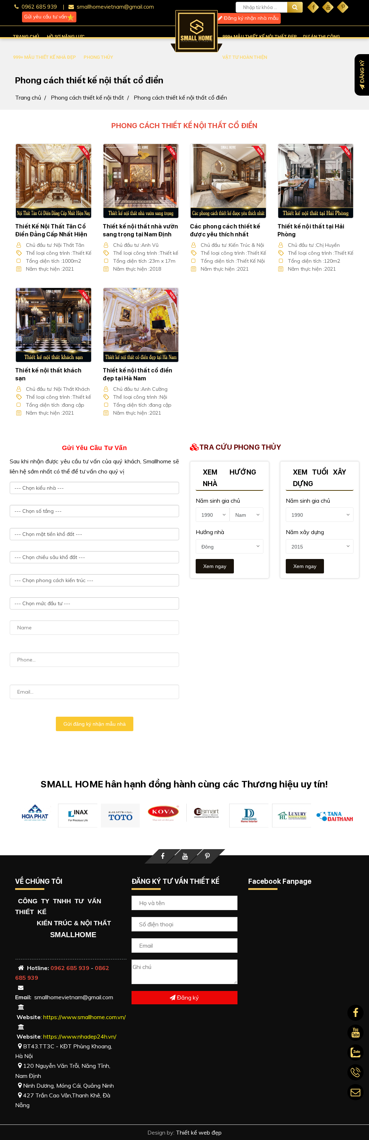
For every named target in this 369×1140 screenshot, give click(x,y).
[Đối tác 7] (77, 815)
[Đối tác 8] (291, 815)
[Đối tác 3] (34, 813)
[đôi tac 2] (163, 813)
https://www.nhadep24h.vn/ (79, 1036)
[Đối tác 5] (248, 815)
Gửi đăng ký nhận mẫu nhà (94, 724)
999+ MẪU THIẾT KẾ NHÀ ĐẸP (44, 57)
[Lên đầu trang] (353, 1118)
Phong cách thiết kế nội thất (87, 97)
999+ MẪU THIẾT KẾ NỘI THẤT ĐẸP (259, 36)
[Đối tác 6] (334, 816)
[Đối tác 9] (120, 815)
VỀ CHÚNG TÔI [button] (38, 881)
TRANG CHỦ (26, 36)
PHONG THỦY (98, 57)
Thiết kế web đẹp (199, 1132)
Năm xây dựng (305, 532)
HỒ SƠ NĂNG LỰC (66, 36)
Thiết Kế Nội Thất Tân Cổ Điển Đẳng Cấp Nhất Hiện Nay (51, 234)
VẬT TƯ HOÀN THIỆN (244, 57)
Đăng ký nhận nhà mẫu (250, 18)
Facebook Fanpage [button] (279, 881)
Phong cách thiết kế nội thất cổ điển (180, 97)
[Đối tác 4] (206, 813)
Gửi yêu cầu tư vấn (45, 16)
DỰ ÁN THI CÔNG (321, 36)
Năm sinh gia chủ (218, 500)
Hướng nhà (210, 532)
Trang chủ (28, 97)
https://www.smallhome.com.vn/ (84, 1017)
